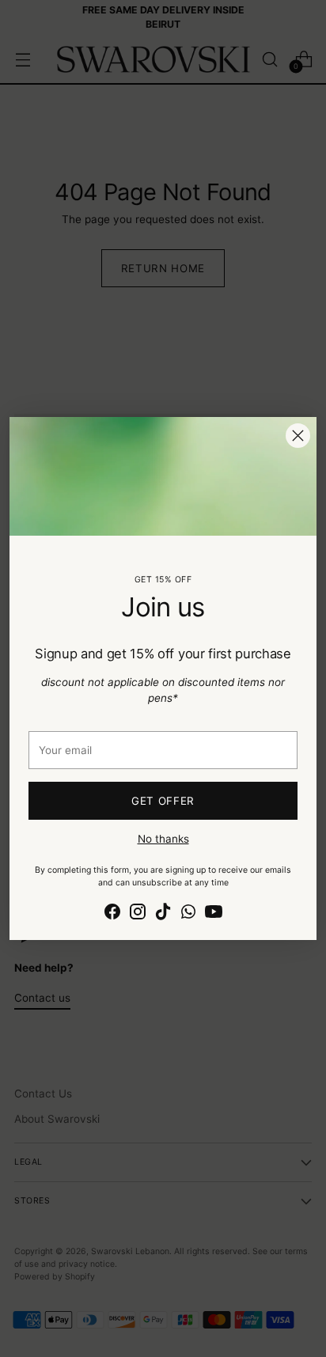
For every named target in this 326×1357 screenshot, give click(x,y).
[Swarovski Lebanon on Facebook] (112, 913)
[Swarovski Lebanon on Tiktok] (163, 913)
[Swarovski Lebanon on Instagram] (137, 913)
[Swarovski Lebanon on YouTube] (213, 913)
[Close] (298, 435)
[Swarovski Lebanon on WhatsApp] (188, 913)
